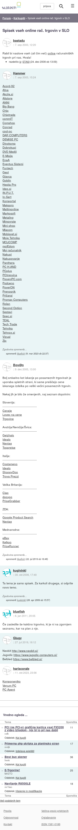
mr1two (8, 787)
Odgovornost (11, 817)
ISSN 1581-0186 (50, 824)
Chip (5, 110)
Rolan (6, 304)
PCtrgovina (9, 275)
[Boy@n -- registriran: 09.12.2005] (6, 367)
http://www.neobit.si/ (25, 650)
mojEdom (8, 246)
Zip (4, 340)
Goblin (6, 180)
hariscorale (21, 669)
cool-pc (7, 131)
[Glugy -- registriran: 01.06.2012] (6, 640)
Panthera (8, 262)
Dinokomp (9, 143)
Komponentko (11, 681)
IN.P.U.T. (8, 192)
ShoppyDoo (10, 472)
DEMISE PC (10, 139)
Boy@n (18, 365)
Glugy (17, 638)
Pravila (7, 810)
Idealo (6, 439)
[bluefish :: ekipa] (6, 613)
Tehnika (7, 328)
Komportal (9, 201)
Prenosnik (9, 291)
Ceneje (7, 410)
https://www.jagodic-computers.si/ (35, 655)
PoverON (8, 287)
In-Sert (6, 197)
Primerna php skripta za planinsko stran (32, 743)
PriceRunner (10, 546)
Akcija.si (7, 94)
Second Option (12, 308)
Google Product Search (17, 517)
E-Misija (7, 156)
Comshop (8, 123)
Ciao (5, 493)
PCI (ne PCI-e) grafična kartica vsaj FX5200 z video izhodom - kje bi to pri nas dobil (34, 728)
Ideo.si (6, 189)
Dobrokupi (9, 147)
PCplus (7, 271)
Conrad (7, 127)
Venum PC (9, 685)
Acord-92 (8, 86)
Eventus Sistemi (12, 164)
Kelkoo (6, 542)
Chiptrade (8, 115)
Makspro (8, 205)
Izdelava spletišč (25, 751)
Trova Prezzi (10, 476)
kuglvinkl (19, 570)
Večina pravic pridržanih (55, 810)
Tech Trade (9, 324)
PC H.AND (9, 266)
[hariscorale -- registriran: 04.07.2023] (6, 670)
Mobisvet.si (9, 234)
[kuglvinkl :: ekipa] (6, 572)
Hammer (19, 73)
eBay (5, 538)
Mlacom (7, 230)
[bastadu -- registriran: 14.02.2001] (6, 42)
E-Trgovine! (12, 770)
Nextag (7, 443)
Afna (5, 90)
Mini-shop (8, 225)
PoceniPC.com (12, 279)
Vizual (6, 336)
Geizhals (8, 435)
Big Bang (8, 106)
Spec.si (7, 316)
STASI (26, 61)
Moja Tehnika (11, 238)
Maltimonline (10, 209)
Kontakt (8, 824)
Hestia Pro (9, 184)
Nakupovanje (11, 258)
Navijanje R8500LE (18, 783)
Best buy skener (16, 757)
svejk (7, 747)
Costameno (9, 464)
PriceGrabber (11, 501)
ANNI (5, 102)
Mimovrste (9, 221)
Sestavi (7, 312)
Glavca (7, 176)
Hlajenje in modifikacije (29, 791)
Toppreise (8, 447)
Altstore (7, 98)
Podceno (8, 283)
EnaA (6, 160)
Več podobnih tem (10, 800)
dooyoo (7, 497)
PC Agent (8, 689)
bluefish (21, 353)
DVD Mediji (9, 151)
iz (20, 61)
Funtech (7, 168)
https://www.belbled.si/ (27, 659)
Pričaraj (7, 295)
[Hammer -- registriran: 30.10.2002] (6, 75)
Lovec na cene (12, 414)
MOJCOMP (9, 242)
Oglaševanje (48, 817)
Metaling (8, 217)
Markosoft (8, 213)
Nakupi (7, 254)
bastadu (19, 41)
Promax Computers (15, 299)
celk (7, 733)
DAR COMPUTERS (14, 135)
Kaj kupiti (21, 737)
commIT (7, 118)
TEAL (6, 320)
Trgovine (8, 419)
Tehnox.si (8, 332)
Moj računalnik (11, 250)
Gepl (5, 172)
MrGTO (8, 773)
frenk (7, 760)
